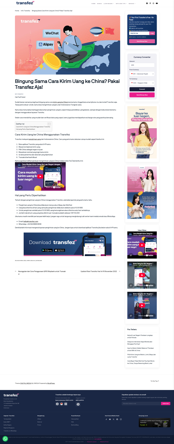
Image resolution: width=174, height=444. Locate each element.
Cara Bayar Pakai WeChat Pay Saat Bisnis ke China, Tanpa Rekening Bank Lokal (140, 362)
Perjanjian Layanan (92, 441)
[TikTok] (106, 419)
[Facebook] (117, 419)
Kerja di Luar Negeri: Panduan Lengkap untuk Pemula (140, 336)
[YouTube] (110, 419)
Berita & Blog (74, 425)
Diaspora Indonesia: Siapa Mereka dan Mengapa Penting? (139, 343)
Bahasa (131, 3)
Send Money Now (142, 41)
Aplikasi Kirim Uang (20, 260)
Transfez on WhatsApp (10, 431)
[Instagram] (120, 419)
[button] (5, 438)
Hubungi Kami (75, 419)
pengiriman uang (35, 139)
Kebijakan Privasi (104, 441)
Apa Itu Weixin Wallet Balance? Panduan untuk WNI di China (140, 349)
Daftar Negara (7, 425)
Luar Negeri (108, 3)
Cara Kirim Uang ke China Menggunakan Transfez (33, 127)
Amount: (132, 61)
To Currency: (133, 79)
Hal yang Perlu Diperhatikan (25, 129)
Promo (39, 425)
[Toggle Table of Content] (48, 123)
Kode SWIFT (7, 422)
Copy (152, 33)
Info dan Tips (121, 3)
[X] (113, 419)
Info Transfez (19, 94)
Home (94, 3)
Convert (142, 89)
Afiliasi (39, 419)
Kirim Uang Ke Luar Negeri (34, 260)
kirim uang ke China (60, 102)
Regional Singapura (9, 428)
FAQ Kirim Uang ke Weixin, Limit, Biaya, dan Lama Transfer (141, 355)
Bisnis (99, 3)
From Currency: (134, 69)
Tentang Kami (7, 419)
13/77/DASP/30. (98, 439)
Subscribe (166, 403)
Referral (39, 422)
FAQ (72, 422)
